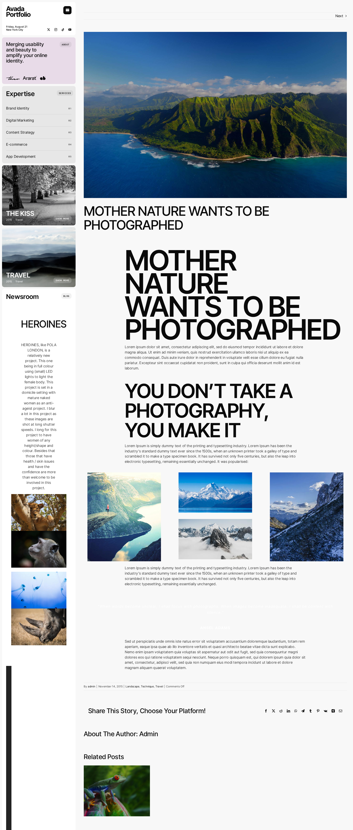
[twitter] (48, 29)
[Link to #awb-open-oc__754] (67, 10)
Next (339, 16)
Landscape (133, 686)
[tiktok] (63, 29)
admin (91, 686)
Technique (147, 686)
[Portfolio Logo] (18, 8)
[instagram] (55, 29)
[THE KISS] (39, 195)
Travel (159, 686)
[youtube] (69, 29)
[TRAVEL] (39, 257)
